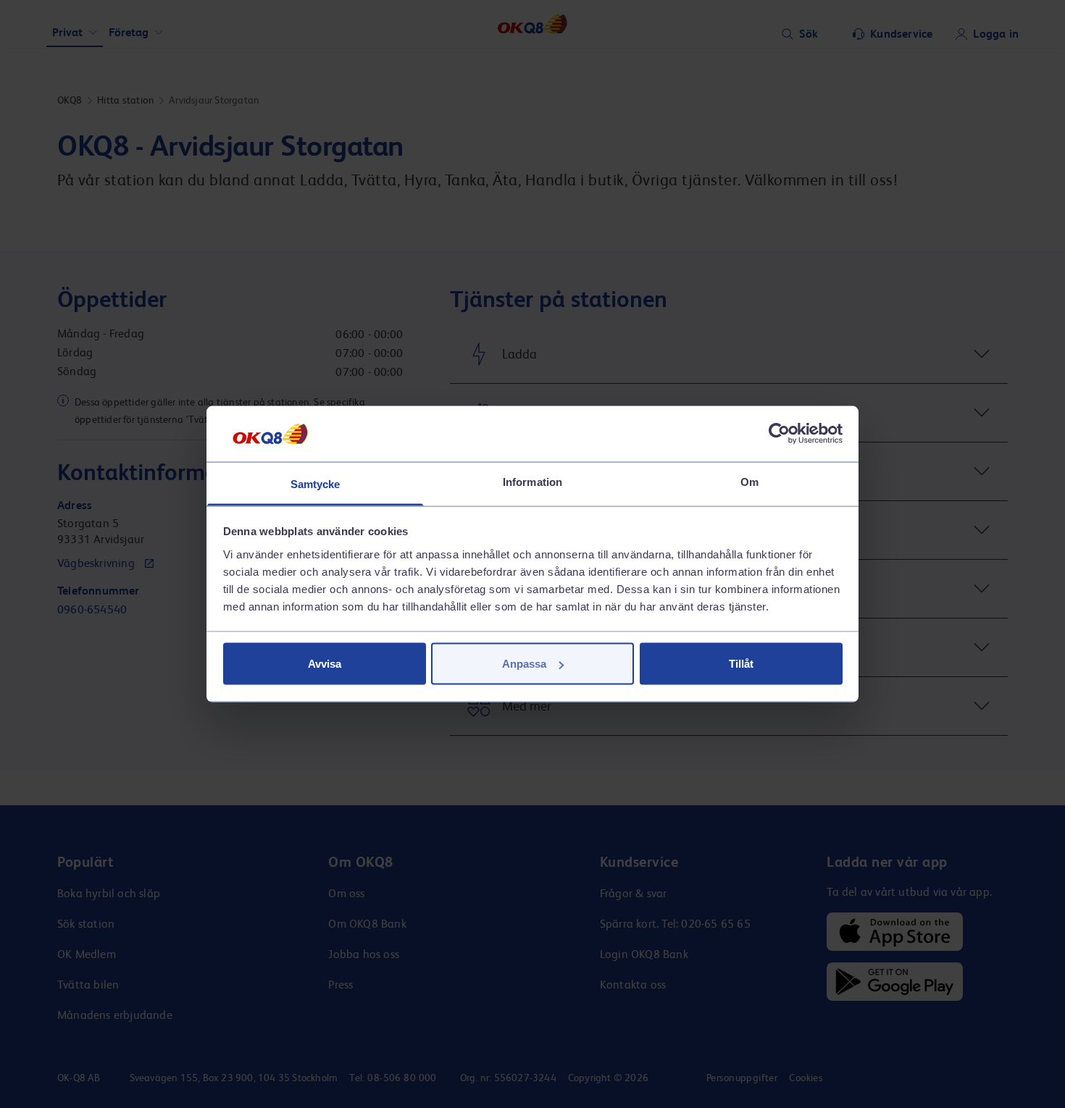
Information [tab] (532, 481)
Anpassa (524, 664)
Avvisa (324, 664)
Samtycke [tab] (316, 483)
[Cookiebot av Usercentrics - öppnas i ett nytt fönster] (779, 434)
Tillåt (741, 664)
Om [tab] (749, 481)
